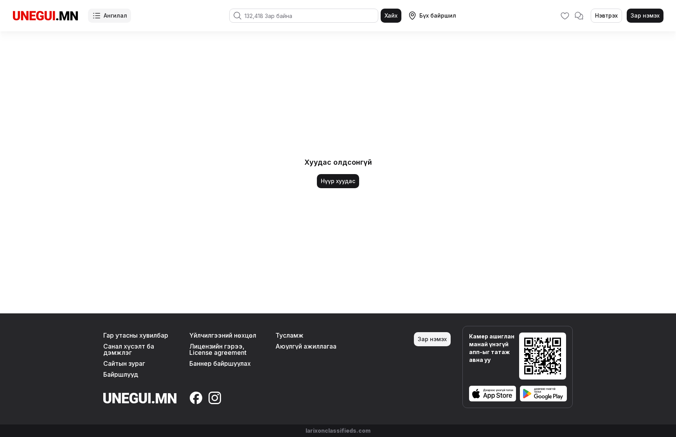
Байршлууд (120, 374)
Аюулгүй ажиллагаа (305, 346)
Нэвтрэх (606, 15)
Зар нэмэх (645, 15)
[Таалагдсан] (565, 16)
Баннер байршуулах (220, 363)
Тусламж (289, 335)
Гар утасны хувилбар (135, 335)
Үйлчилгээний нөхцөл (222, 335)
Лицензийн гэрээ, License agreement (217, 349)
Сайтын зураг (124, 363)
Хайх (391, 15)
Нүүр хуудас (338, 181)
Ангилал (115, 15)
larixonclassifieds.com (338, 430)
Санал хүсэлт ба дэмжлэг (128, 349)
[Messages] (579, 16)
